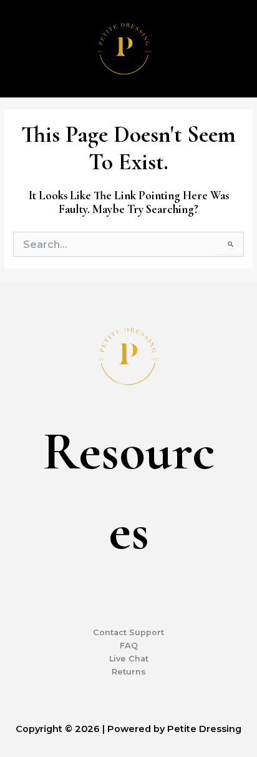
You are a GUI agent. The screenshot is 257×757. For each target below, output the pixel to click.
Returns (129, 671)
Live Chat (128, 658)
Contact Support (128, 632)
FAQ (129, 645)
